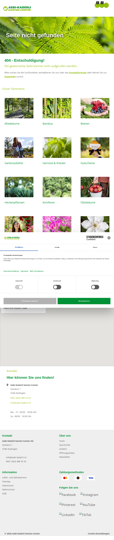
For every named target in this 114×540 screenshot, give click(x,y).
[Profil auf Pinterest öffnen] (69, 505)
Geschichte (64, 445)
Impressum (8, 485)
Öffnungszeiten (67, 453)
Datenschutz (8, 489)
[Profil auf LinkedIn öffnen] (69, 515)
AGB (4, 493)
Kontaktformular (78, 72)
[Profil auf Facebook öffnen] (69, 495)
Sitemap (6, 481)
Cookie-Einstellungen (99, 533)
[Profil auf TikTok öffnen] (87, 515)
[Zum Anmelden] (106, 5)
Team (62, 441)
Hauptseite (10, 76)
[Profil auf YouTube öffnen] (89, 505)
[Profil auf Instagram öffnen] (91, 495)
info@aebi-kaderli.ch (20, 402)
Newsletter (64, 457)
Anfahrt (63, 449)
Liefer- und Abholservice (14, 477)
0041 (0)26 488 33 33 (20, 397)
